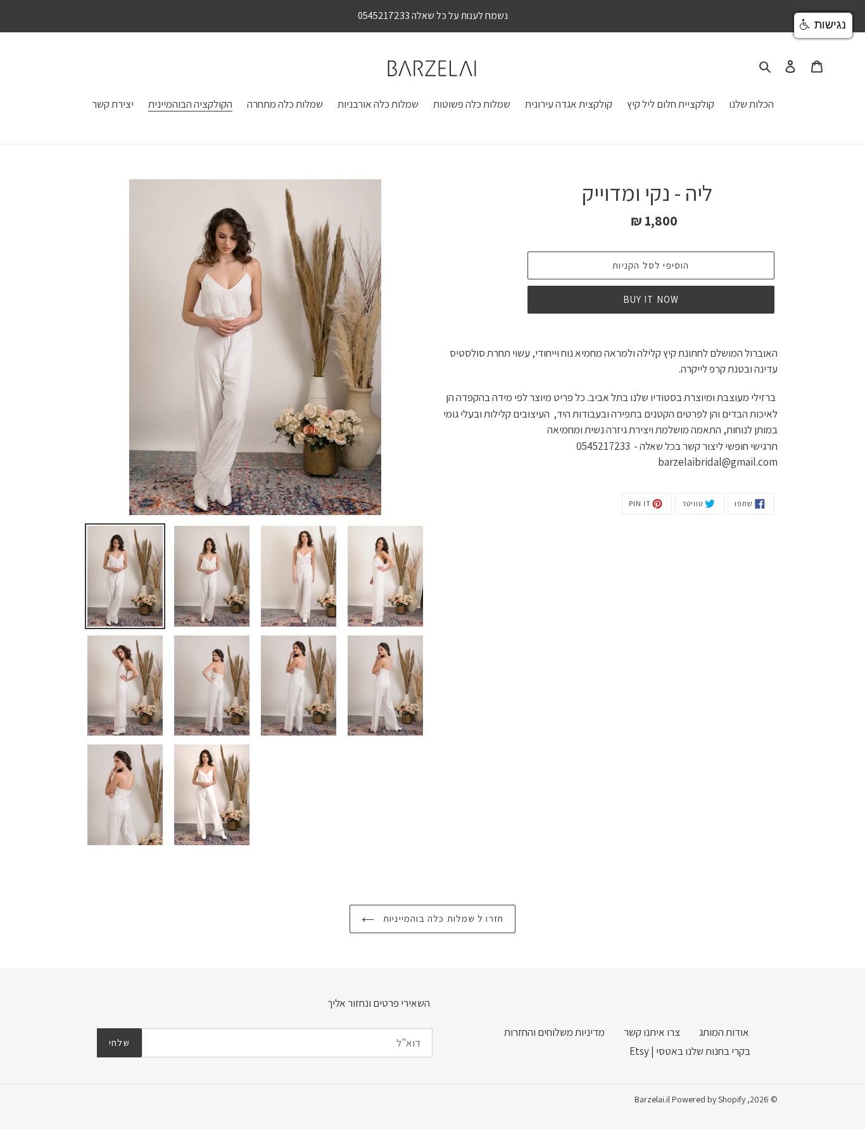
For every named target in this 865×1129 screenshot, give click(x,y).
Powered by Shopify (708, 1099)
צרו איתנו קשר (652, 1032)
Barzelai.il (652, 1099)
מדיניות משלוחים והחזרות (554, 1032)
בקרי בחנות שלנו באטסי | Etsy (689, 1051)
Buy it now (651, 299)
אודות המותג (724, 1032)
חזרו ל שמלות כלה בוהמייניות (442, 918)
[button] (823, 25)
